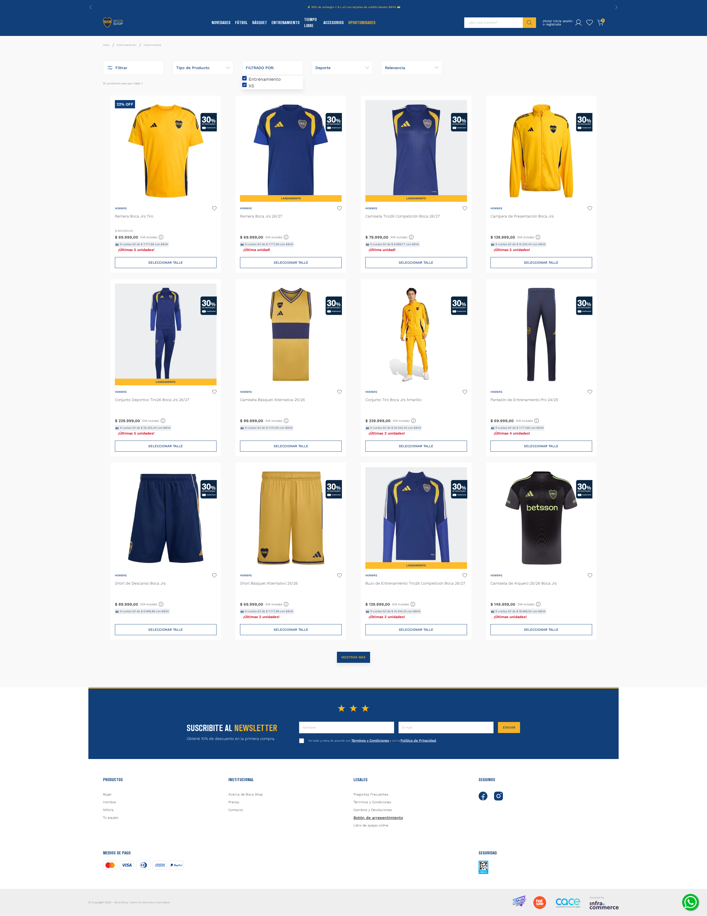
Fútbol (241, 22)
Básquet (259, 22)
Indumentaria (152, 44)
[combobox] (500, 22)
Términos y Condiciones (370, 740)
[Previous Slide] (90, 7)
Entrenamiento (285, 22)
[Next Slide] (616, 7)
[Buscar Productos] (529, 22)
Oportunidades (362, 22)
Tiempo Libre (310, 22)
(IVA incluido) (152, 236)
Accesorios (333, 22)
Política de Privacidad (418, 740)
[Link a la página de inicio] (106, 45)
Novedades (221, 22)
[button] (133, 67)
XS (251, 85)
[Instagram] (498, 796)
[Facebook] (483, 796)
